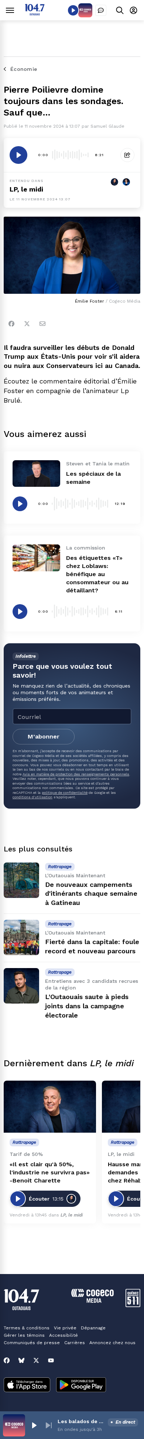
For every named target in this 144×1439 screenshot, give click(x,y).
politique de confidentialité (65, 793)
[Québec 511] (133, 1305)
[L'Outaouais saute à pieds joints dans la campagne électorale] (21, 985)
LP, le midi (26, 189)
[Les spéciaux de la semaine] (36, 473)
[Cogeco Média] (92, 1300)
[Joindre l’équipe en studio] (100, 10)
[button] (34, 1425)
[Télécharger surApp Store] (27, 1385)
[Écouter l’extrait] (18, 155)
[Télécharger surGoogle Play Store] (81, 1385)
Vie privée (65, 1327)
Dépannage (93, 1327)
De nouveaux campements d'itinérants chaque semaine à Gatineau (91, 894)
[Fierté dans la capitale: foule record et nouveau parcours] (21, 937)
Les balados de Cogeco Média (81, 1421)
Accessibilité (63, 1335)
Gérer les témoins (24, 1335)
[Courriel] (42, 323)
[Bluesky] (21, 1360)
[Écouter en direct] (73, 10)
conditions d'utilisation (32, 797)
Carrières (74, 1342)
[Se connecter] (133, 10)
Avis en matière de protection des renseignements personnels (76, 774)
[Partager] (127, 155)
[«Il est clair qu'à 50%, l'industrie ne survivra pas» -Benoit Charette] (50, 1107)
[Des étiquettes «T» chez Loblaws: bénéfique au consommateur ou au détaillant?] (36, 557)
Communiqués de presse (32, 1342)
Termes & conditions (26, 1327)
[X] (36, 1360)
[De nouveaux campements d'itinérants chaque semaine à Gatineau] (21, 880)
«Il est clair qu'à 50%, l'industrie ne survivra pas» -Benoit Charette (50, 1172)
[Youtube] (51, 1360)
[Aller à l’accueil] (34, 13)
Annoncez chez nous (112, 1342)
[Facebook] (11, 323)
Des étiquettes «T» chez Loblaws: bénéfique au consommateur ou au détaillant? (97, 574)
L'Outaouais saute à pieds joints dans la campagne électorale (86, 1006)
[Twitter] (27, 323)
